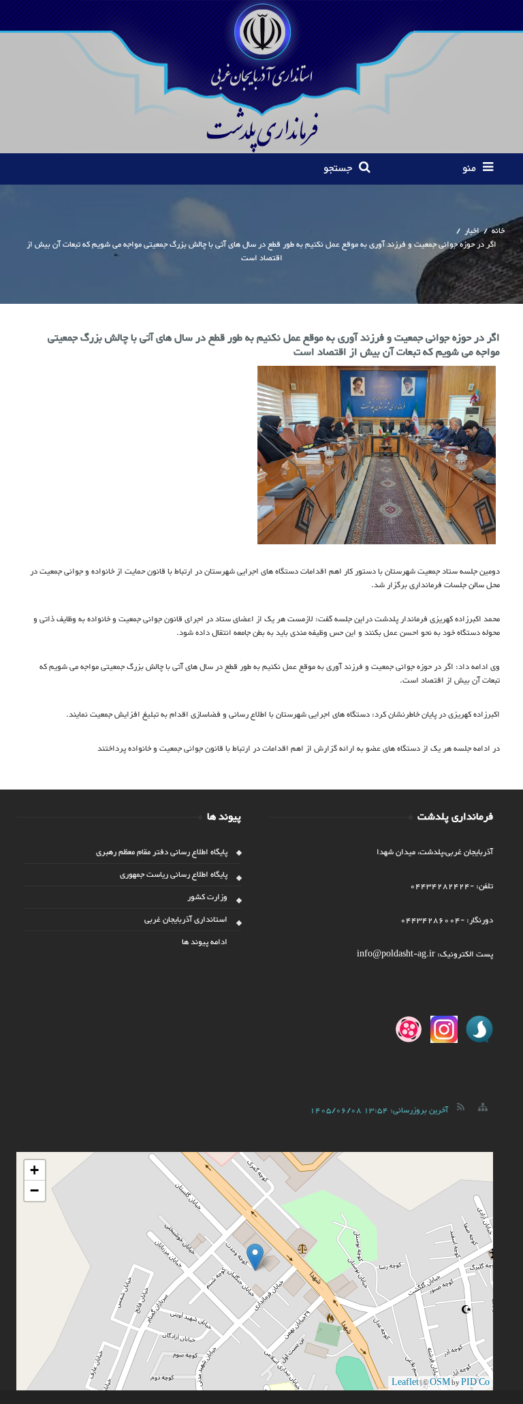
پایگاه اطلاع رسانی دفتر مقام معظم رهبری (161, 852)
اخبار (471, 230)
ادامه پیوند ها (204, 942)
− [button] (34, 1190)
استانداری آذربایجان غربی (185, 919)
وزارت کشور (207, 897)
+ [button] (34, 1170)
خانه (498, 230)
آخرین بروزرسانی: (379, 1110)
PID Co (475, 1382)
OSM (440, 1382)
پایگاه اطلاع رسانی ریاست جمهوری (173, 875)
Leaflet (405, 1382)
